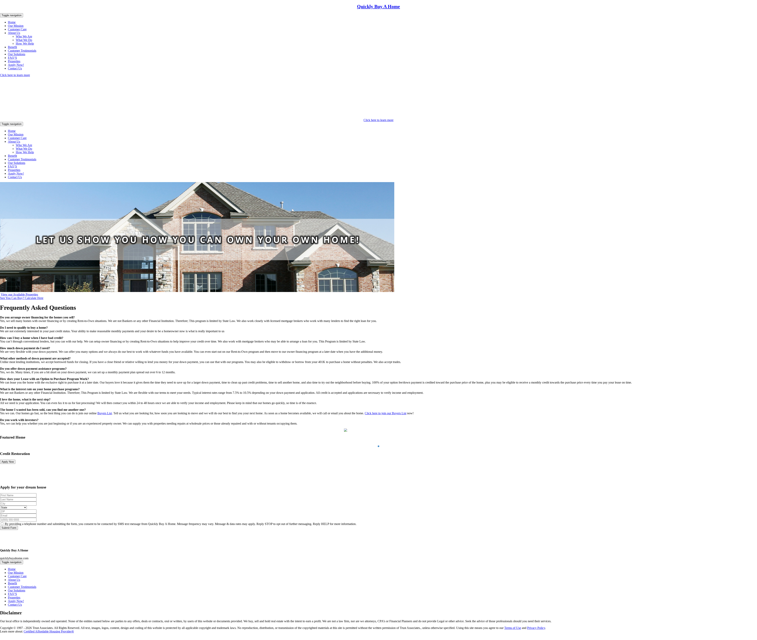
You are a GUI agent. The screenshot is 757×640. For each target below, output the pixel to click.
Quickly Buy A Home (378, 6)
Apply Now (8, 461)
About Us (14, 33)
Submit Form (9, 527)
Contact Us (15, 68)
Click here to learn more (15, 75)
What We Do (24, 40)
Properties (14, 61)
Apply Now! (16, 64)
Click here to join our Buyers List (385, 413)
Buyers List (104, 413)
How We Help (25, 43)
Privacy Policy (536, 628)
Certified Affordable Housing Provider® (49, 631)
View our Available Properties (19, 294)
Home (12, 22)
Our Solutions (16, 54)
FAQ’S (12, 57)
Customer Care (17, 29)
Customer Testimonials (22, 50)
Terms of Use (512, 628)
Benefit (12, 47)
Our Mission (15, 25)
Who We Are (24, 36)
